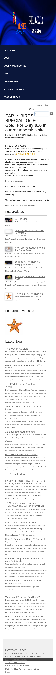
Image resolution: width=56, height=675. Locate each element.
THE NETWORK (11, 81)
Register (39, 105)
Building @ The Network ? (28, 262)
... (45, 361)
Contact (8, 656)
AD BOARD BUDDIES (14, 89)
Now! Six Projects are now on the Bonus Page (30, 249)
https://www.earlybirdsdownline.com (20, 205)
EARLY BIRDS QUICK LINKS (28, 656)
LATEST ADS (10, 50)
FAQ (6, 74)
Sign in (47, 105)
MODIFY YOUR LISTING (15, 66)
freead (8, 672)
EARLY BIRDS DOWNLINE (17, 666)
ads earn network (32, 669)
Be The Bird (21, 219)
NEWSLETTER (38, 653)
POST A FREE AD (12, 97)
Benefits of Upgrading (14, 181)
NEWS (6, 58)
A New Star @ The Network (29, 294)
